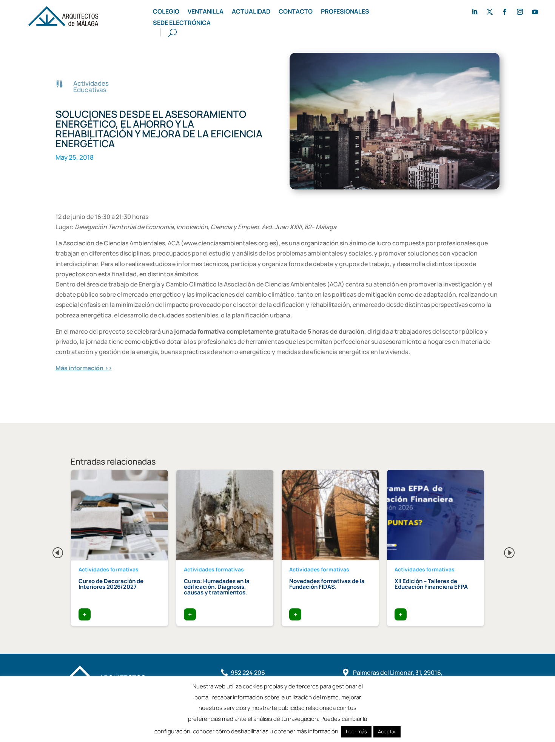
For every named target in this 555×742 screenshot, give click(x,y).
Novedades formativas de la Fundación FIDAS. (327, 584)
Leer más (356, 731)
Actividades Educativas (91, 86)
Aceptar (387, 731)
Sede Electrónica (182, 23)
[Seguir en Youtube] (535, 12)
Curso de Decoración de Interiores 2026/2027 (111, 584)
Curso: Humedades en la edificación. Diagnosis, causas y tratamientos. (217, 586)
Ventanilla (206, 12)
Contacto (296, 12)
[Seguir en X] (490, 12)
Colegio (166, 12)
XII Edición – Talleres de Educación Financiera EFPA (431, 584)
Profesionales (345, 12)
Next (503, 550)
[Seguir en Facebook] (505, 12)
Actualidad (251, 12)
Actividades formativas (109, 569)
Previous (51, 550)
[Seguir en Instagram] (520, 12)
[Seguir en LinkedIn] (475, 12)
